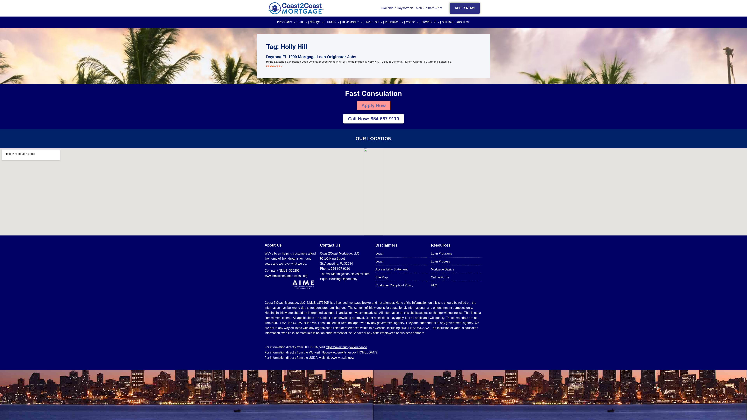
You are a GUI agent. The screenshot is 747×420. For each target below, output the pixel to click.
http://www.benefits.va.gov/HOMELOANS (349, 352)
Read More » (274, 66)
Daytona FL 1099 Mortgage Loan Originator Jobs (311, 57)
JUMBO (331, 22)
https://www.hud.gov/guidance (346, 347)
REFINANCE (392, 22)
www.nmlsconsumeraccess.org (286, 275)
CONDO (410, 22)
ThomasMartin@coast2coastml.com (344, 274)
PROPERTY (429, 22)
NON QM (315, 22)
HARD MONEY (350, 22)
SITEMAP (447, 22)
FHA (300, 22)
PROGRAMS (284, 22)
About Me (463, 22)
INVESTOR (372, 22)
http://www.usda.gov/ (339, 357)
